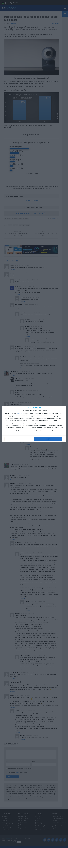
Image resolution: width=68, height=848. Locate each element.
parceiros (19, 413)
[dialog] (34, 424)
